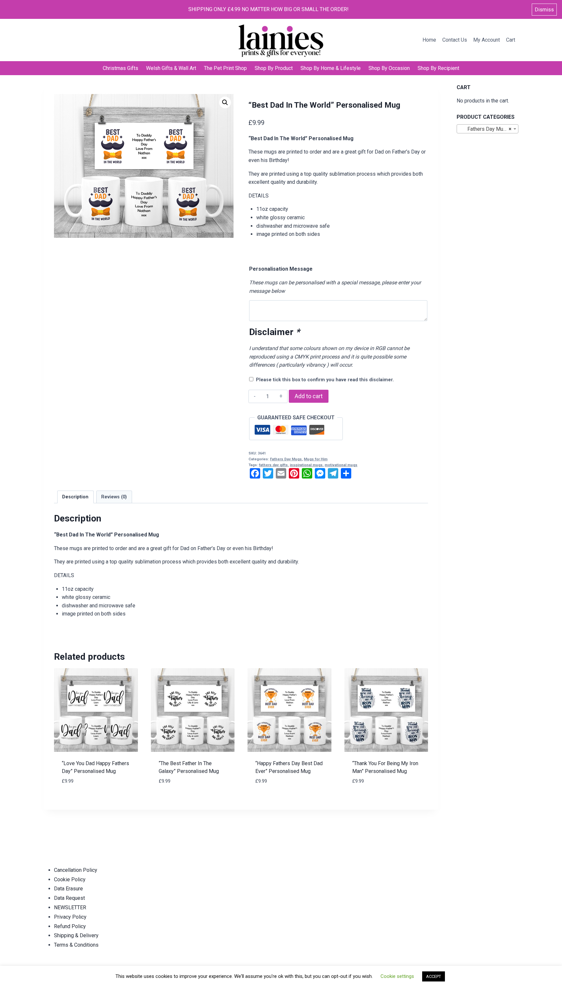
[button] (225, 102)
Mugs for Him (316, 459)
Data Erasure (68, 889)
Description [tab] (75, 497)
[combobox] (487, 128)
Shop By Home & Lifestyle (331, 68)
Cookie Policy (70, 879)
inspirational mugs (306, 465)
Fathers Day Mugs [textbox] (486, 129)
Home (429, 40)
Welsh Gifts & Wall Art (171, 68)
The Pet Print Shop (225, 68)
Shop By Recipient (438, 68)
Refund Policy (70, 926)
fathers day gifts (273, 465)
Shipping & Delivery (76, 935)
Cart (510, 40)
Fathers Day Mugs (286, 459)
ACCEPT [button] (433, 976)
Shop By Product (274, 68)
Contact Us (454, 40)
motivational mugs (341, 465)
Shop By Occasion (389, 68)
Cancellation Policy (75, 870)
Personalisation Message (281, 269)
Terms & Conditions (76, 945)
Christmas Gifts (120, 68)
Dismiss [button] (544, 10)
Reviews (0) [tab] (114, 497)
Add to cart (309, 396)
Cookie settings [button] (397, 976)
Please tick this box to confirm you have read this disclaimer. (325, 380)
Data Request (69, 898)
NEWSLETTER (70, 907)
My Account (486, 40)
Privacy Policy (70, 917)
